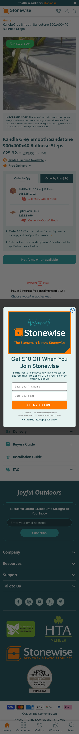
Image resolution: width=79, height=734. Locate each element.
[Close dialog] (72, 310)
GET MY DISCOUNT (39, 405)
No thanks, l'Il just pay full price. (39, 419)
